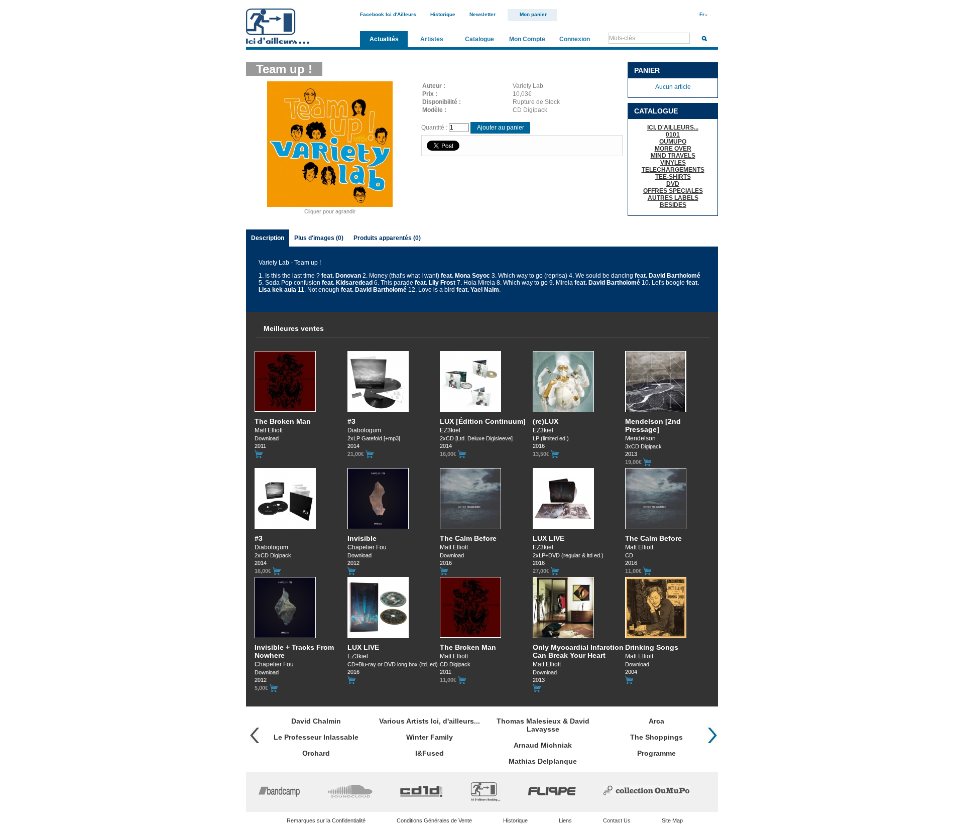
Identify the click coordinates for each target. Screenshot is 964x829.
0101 (673, 134)
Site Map (672, 820)
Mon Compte (527, 39)
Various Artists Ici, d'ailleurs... (429, 721)
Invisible (362, 538)
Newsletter (482, 14)
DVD (672, 183)
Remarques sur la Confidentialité (326, 820)
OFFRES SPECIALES (673, 190)
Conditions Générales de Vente (434, 820)
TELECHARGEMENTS (673, 169)
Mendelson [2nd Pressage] (653, 425)
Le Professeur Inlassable (316, 737)
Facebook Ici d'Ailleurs (388, 14)
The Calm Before (468, 538)
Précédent (254, 735)
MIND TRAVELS (673, 155)
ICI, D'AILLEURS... (672, 127)
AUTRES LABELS (673, 197)
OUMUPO (672, 141)
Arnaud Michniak (543, 745)
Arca (656, 721)
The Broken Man (283, 421)
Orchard (316, 753)
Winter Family (429, 737)
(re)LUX (545, 421)
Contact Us (617, 820)
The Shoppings (656, 737)
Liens (565, 820)
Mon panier (533, 14)
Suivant (712, 735)
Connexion (574, 39)
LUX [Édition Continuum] (483, 421)
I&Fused (429, 753)
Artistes (431, 39)
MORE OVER (673, 148)
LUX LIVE (548, 538)
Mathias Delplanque (543, 761)
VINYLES (673, 162)
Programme (656, 753)
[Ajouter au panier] (259, 454)
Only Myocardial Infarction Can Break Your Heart (578, 651)
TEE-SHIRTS (673, 176)
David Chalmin (316, 721)
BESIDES (673, 204)
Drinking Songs (651, 647)
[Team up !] (330, 206)
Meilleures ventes (294, 328)
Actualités (384, 39)
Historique (442, 14)
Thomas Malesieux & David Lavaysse (543, 725)
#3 (351, 421)
